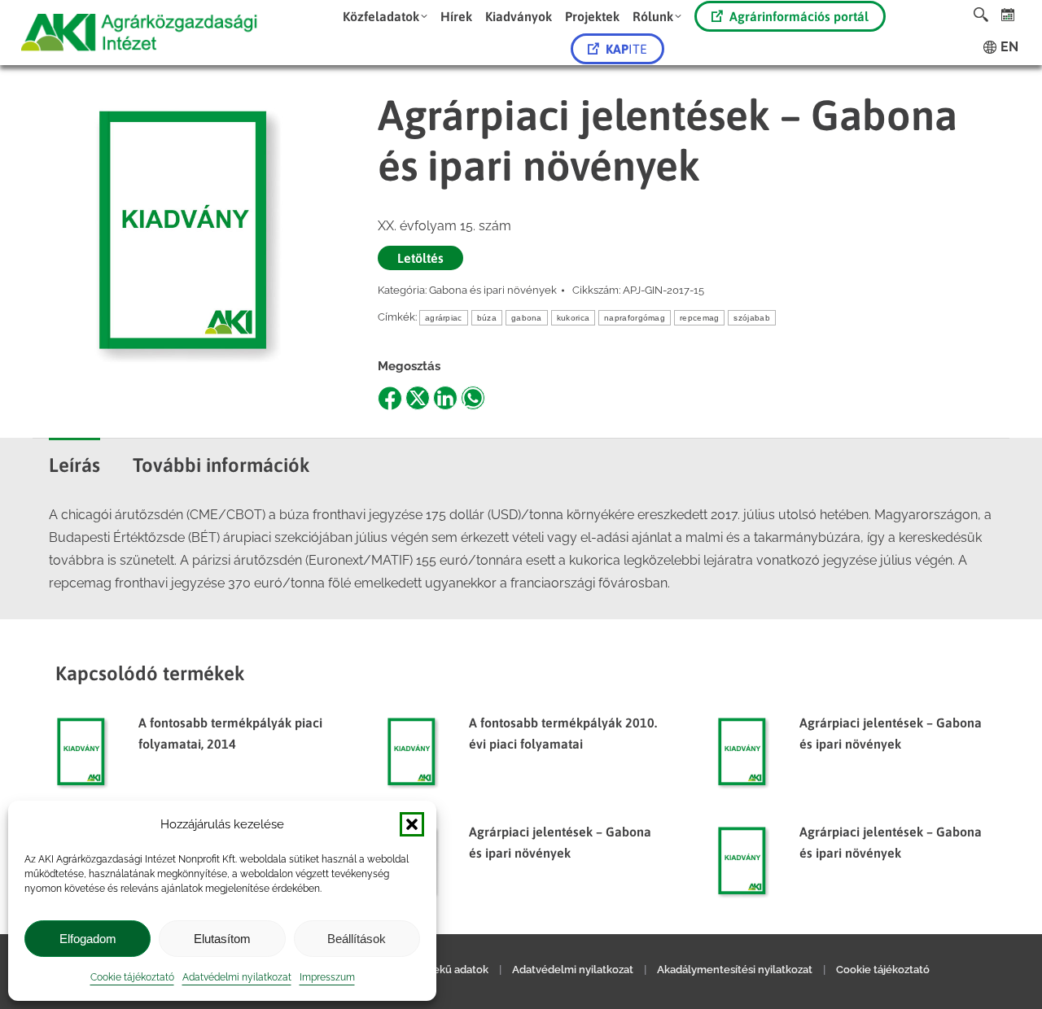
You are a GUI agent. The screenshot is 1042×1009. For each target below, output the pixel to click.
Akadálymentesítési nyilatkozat (734, 969)
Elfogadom (87, 939)
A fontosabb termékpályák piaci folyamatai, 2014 (230, 733)
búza (487, 317)
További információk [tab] (221, 465)
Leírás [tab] (74, 465)
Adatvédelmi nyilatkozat (236, 977)
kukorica (573, 317)
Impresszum (327, 977)
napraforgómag (634, 317)
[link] (1008, 14)
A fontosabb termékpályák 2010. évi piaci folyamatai (563, 733)
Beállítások (356, 939)
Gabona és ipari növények (493, 290)
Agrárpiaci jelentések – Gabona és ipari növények (890, 733)
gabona (526, 317)
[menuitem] (385, 16)
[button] (412, 824)
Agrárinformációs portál (799, 16)
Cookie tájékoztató (132, 977)
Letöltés (420, 258)
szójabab (751, 317)
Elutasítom (222, 939)
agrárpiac (443, 317)
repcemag (699, 317)
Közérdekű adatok (442, 969)
